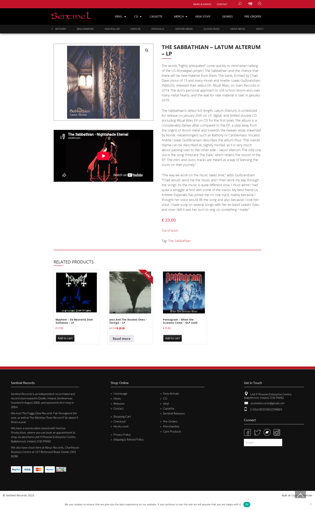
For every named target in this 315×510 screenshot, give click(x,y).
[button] (146, 50)
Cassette (156, 16)
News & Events (202, 4)
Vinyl (118, 16)
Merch (179, 16)
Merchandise (171, 426)
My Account (121, 426)
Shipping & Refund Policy (128, 439)
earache (136, 28)
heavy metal (237, 28)
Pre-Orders (252, 16)
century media (184, 28)
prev (52, 29)
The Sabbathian (179, 240)
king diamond (85, 28)
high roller (112, 28)
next (263, 29)
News (117, 398)
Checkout (119, 421)
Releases (119, 403)
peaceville (157, 28)
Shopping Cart (122, 416)
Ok (247, 504)
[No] (310, 504)
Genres (227, 16)
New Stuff (203, 16)
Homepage (120, 393)
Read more (122, 338)
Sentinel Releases (174, 413)
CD (136, 16)
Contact (222, 4)
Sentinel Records (71, 15)
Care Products (172, 431)
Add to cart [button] (65, 338)
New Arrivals (171, 393)
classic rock (211, 28)
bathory (60, 28)
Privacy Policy (122, 434)
